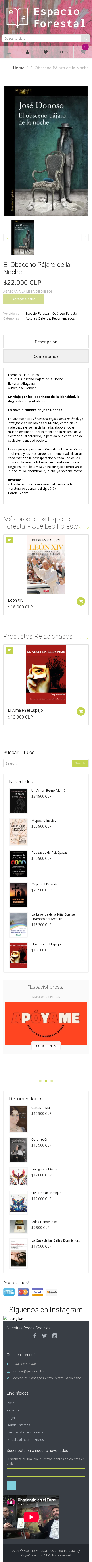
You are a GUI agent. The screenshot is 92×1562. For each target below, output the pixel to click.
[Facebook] (35, 1335)
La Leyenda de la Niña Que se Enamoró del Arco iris (53, 916)
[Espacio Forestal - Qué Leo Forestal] (46, 16)
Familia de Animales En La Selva (35, 600)
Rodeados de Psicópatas (49, 852)
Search (80, 763)
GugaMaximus (31, 1555)
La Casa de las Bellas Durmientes (55, 1240)
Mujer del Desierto (45, 884)
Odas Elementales (44, 1222)
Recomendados (63, 318)
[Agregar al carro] (81, 601)
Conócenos (46, 1046)
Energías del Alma (44, 1169)
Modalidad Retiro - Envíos (25, 1439)
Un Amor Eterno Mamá (48, 790)
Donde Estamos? (19, 1425)
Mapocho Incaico (43, 820)
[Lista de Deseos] (46, 52)
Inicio (10, 1403)
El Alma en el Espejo (25, 710)
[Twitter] (44, 1335)
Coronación (39, 1139)
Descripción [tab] (46, 341)
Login (11, 1417)
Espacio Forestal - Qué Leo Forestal (52, 313)
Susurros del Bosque (46, 1193)
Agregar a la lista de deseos (28, 291)
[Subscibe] (11, 1485)
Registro (13, 1410)
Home (18, 67)
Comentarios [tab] (46, 356)
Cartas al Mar (41, 1107)
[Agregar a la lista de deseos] (9, 540)
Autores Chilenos (38, 318)
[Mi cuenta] (27, 52)
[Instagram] (55, 1335)
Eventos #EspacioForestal (25, 1432)
